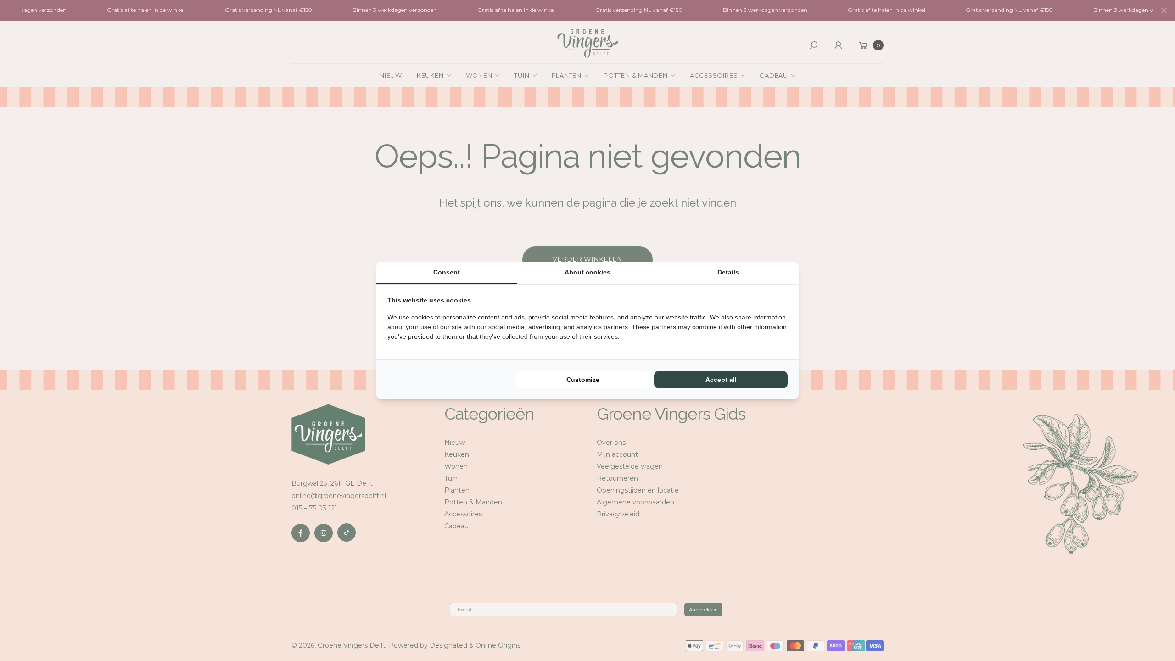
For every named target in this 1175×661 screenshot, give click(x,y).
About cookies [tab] (587, 272)
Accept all (721, 379)
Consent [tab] (446, 272)
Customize (582, 379)
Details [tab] (728, 272)
